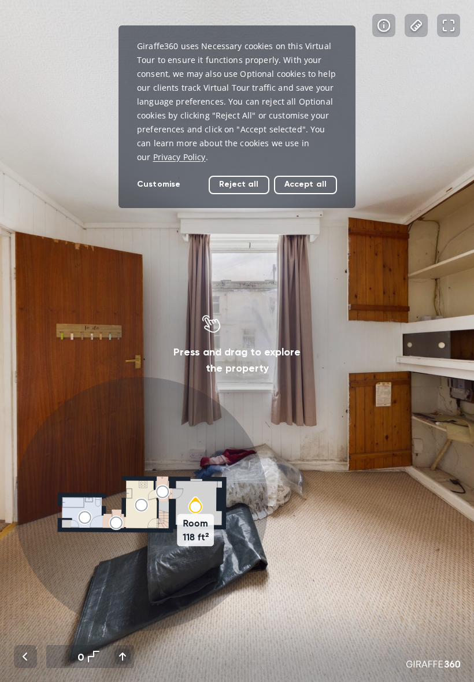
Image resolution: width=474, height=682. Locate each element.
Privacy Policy (179, 156)
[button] (141, 504)
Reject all (238, 184)
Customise (158, 184)
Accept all (305, 184)
